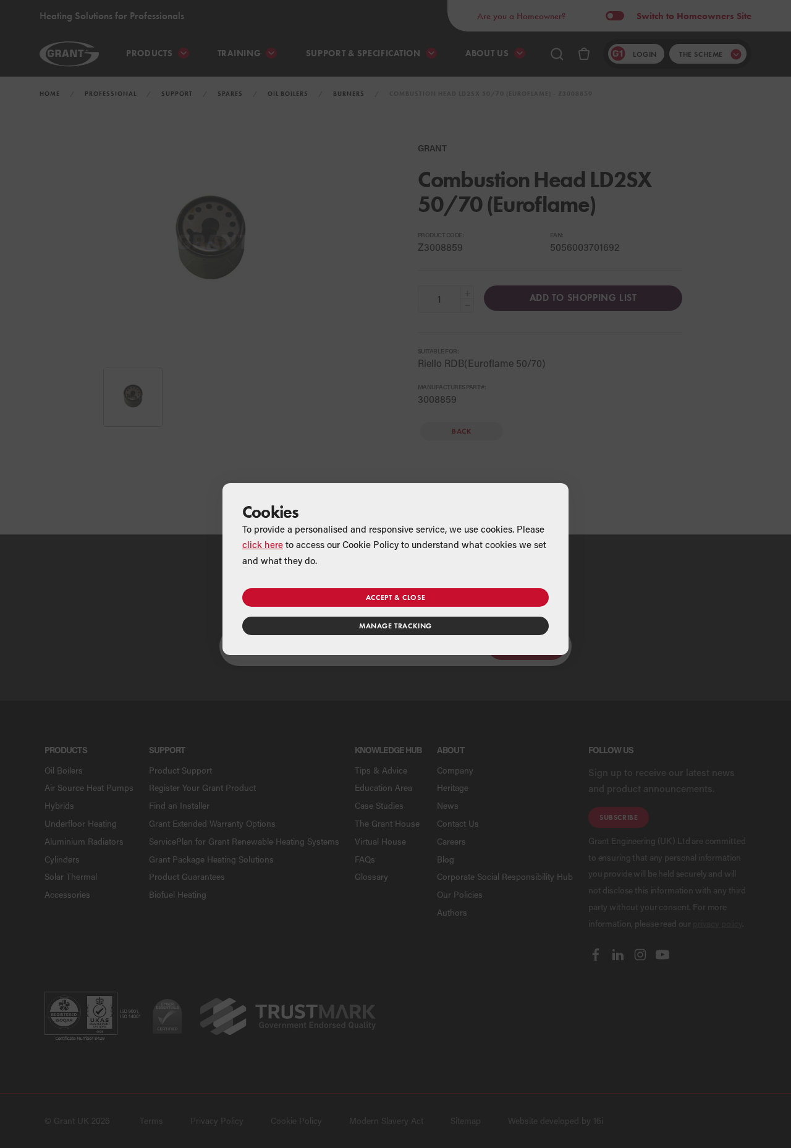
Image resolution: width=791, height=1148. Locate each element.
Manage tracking (395, 625)
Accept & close (395, 597)
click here (262, 544)
